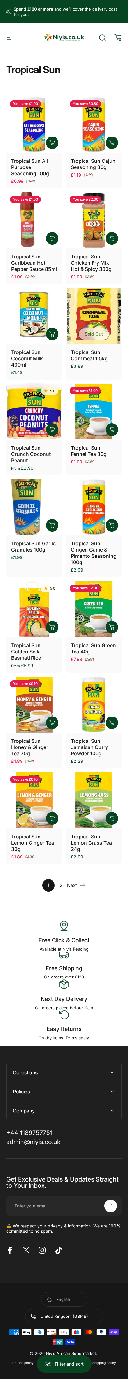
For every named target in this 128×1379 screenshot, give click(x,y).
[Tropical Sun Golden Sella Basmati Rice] (34, 609)
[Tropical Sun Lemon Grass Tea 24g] (94, 800)
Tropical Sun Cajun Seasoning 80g (93, 164)
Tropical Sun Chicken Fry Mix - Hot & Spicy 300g (91, 262)
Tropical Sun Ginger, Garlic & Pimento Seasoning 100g (94, 552)
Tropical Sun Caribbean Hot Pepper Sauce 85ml (34, 262)
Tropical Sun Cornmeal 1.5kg (89, 355)
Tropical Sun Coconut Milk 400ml (27, 358)
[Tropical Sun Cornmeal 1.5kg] (94, 316)
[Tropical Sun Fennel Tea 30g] (94, 411)
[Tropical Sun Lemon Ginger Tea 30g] (34, 800)
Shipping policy (104, 1363)
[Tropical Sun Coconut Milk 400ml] (34, 316)
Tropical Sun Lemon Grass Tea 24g (91, 842)
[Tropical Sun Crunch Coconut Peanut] (34, 411)
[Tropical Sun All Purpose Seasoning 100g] (34, 125)
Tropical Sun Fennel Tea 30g (89, 451)
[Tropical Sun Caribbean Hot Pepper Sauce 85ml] (34, 220)
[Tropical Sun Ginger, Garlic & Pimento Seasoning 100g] (94, 507)
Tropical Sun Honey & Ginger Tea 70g (29, 747)
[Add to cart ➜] (52, 143)
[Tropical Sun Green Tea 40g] (94, 609)
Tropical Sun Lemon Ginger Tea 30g (32, 842)
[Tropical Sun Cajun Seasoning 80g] (94, 125)
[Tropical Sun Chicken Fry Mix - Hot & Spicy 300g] (94, 220)
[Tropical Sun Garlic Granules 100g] (34, 507)
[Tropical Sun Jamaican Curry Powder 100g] (94, 705)
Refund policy (23, 1363)
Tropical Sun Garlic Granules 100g (33, 546)
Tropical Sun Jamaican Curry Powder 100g (89, 747)
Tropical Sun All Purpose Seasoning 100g (30, 167)
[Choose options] (52, 429)
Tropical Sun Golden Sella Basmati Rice (26, 651)
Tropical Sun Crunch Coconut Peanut (31, 454)
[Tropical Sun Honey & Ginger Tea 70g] (34, 705)
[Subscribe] (110, 1206)
